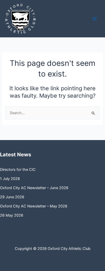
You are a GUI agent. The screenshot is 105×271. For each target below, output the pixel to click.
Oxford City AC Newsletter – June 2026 (34, 188)
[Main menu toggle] (94, 18)
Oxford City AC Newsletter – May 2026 (33, 206)
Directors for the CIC (18, 169)
